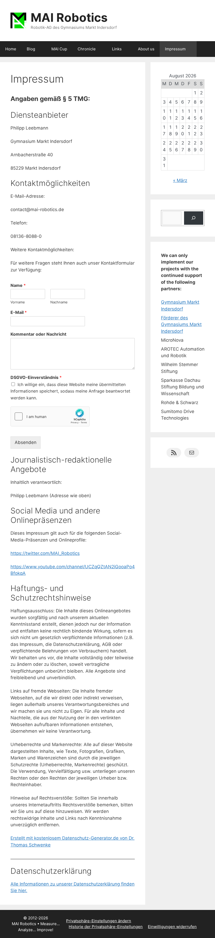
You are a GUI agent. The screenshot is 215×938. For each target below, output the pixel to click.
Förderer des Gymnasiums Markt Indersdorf (181, 324)
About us (146, 48)
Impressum (175, 48)
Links (117, 48)
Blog (31, 48)
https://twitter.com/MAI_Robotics (45, 553)
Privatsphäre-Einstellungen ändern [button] (98, 920)
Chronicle (87, 48)
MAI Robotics (69, 17)
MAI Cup (59, 48)
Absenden (25, 442)
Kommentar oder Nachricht (38, 334)
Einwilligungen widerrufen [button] (172, 926)
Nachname (59, 302)
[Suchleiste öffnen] (207, 49)
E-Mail (18, 312)
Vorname (17, 302)
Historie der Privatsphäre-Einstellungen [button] (106, 926)
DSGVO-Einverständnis (36, 377)
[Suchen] (193, 218)
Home (10, 48)
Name (18, 285)
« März (180, 180)
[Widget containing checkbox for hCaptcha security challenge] (50, 416)
